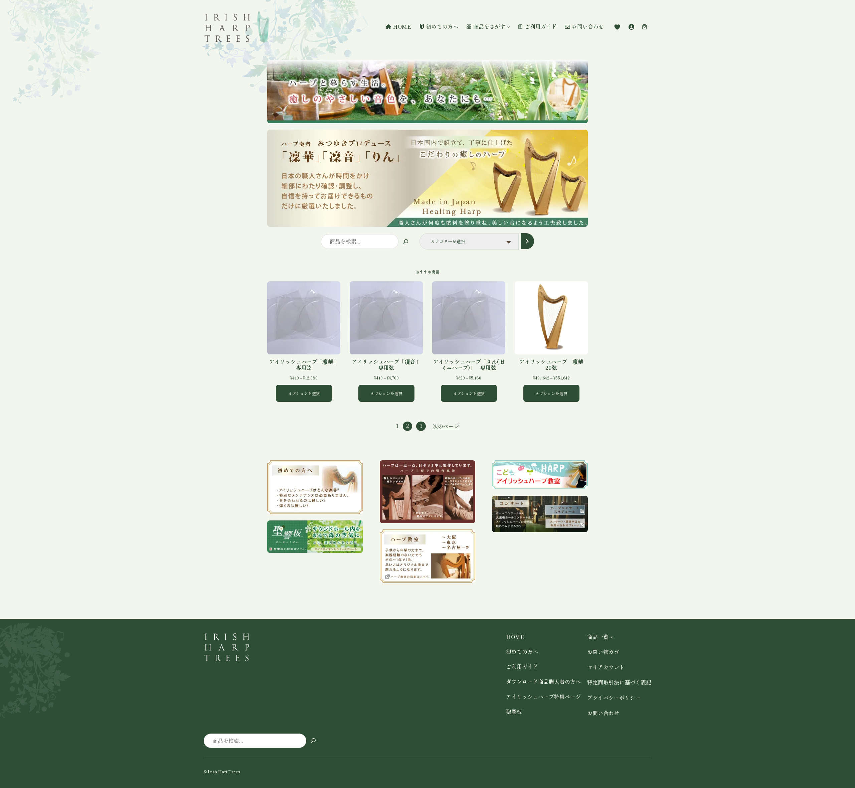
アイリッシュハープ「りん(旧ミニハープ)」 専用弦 (468, 364)
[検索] (405, 241)
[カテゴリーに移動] (527, 241)
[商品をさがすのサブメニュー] (508, 26)
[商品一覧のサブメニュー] (611, 637)
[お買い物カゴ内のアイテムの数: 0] (644, 26)
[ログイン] (631, 26)
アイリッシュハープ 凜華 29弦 (553, 364)
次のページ (446, 426)
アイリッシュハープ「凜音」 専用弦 (387, 364)
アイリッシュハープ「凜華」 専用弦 (304, 364)
